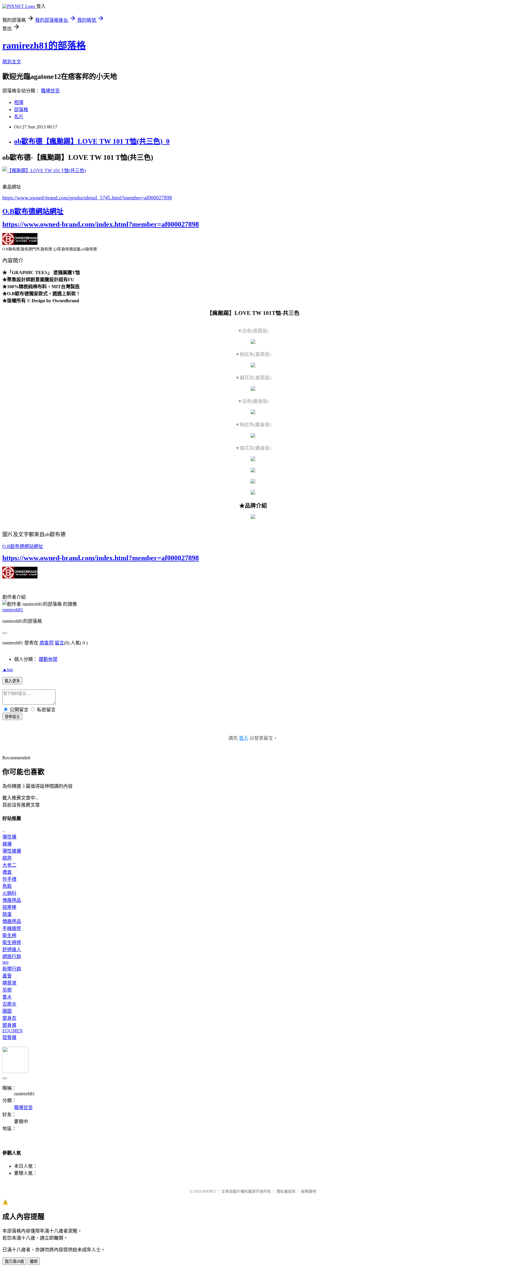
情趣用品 (11, 900)
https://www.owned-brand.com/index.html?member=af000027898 (100, 224)
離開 (33, 1261)
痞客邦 (47, 642)
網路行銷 (11, 956)
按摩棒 (9, 907)
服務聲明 (308, 1191)
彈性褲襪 (11, 850)
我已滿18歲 (14, 1261)
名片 (18, 116)
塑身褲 (9, 1025)
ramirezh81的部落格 (44, 45)
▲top (7, 669)
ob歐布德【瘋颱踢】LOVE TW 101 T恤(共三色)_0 (92, 141)
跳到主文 (11, 61)
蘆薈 (7, 975)
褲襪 (7, 843)
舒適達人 (11, 949)
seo (5, 962)
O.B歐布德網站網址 (33, 211)
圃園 (7, 1011)
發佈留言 (12, 716)
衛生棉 (9, 935)
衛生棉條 (11, 942)
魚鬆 (7, 886)
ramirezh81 (12, 609)
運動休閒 (48, 659)
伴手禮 (9, 879)
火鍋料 (9, 893)
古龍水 (9, 1004)
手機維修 (11, 928)
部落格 (21, 109)
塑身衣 (9, 1018)
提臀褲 (9, 1037)
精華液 (9, 982)
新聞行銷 (11, 968)
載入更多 (12, 681)
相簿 (18, 102)
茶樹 (7, 989)
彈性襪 (9, 836)
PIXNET (209, 1191)
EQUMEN (12, 1030)
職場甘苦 (50, 90)
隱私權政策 (285, 1191)
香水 (7, 996)
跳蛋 (7, 914)
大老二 (9, 865)
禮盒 (7, 872)
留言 (59, 642)
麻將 (7, 858)
